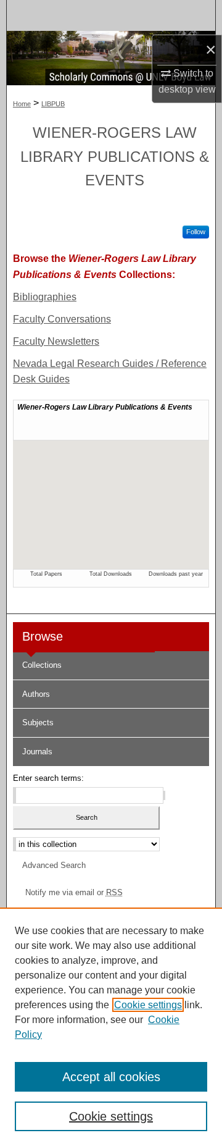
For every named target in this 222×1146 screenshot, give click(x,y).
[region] (111, 1027)
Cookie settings (148, 1005)
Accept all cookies (111, 1077)
